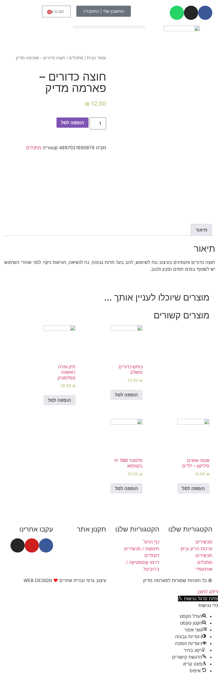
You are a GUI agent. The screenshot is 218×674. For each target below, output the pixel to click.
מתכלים (76, 57)
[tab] (201, 230)
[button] (109, 27)
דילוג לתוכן (208, 592)
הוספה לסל (72, 122)
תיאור (201, 230)
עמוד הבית (96, 57)
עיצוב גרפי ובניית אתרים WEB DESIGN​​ (65, 580)
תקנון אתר (91, 529)
